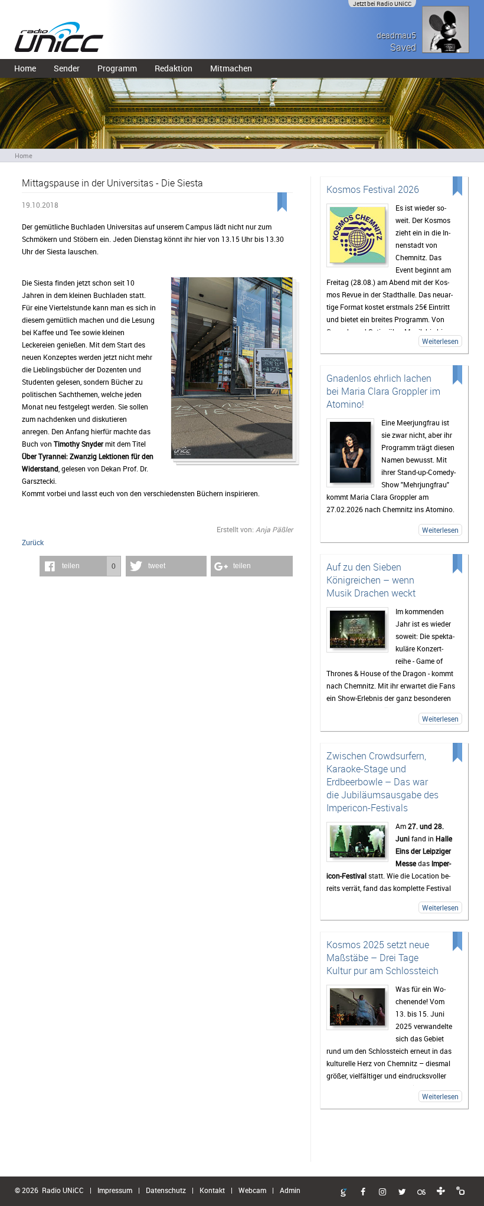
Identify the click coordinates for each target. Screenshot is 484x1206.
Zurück (33, 542)
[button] (80, 566)
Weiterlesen (440, 341)
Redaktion (173, 68)
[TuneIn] (441, 1191)
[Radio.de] (460, 1191)
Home (25, 68)
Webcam (252, 1190)
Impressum (114, 1190)
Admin (290, 1190)
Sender (67, 68)
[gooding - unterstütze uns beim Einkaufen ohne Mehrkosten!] (343, 1193)
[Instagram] (382, 1192)
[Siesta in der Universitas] (231, 372)
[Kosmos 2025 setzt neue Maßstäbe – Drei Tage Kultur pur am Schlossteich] (357, 1007)
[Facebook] (363, 1192)
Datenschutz (166, 1190)
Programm (117, 68)
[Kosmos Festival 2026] (357, 235)
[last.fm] (421, 1192)
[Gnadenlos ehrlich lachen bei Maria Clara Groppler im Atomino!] (350, 452)
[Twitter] (402, 1192)
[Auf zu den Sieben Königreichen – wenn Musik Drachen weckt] (357, 630)
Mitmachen (231, 68)
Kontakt (212, 1190)
